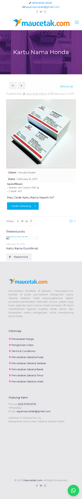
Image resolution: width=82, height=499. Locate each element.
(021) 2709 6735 (27, 404)
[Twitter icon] (41, 11)
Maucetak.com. (33, 480)
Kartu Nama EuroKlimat (22, 248)
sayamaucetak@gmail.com (42, 6)
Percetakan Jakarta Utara (27, 381)
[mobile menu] (77, 22)
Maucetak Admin (36, 93)
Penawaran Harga (23, 338)
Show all (68, 86)
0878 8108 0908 (41, 2)
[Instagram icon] (44, 11)
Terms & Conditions (23, 351)
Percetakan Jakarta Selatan (29, 363)
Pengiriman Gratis (22, 344)
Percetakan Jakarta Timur (27, 375)
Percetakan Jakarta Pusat (27, 357)
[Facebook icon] (37, 11)
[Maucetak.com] (41, 22)
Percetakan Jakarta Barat (27, 369)
